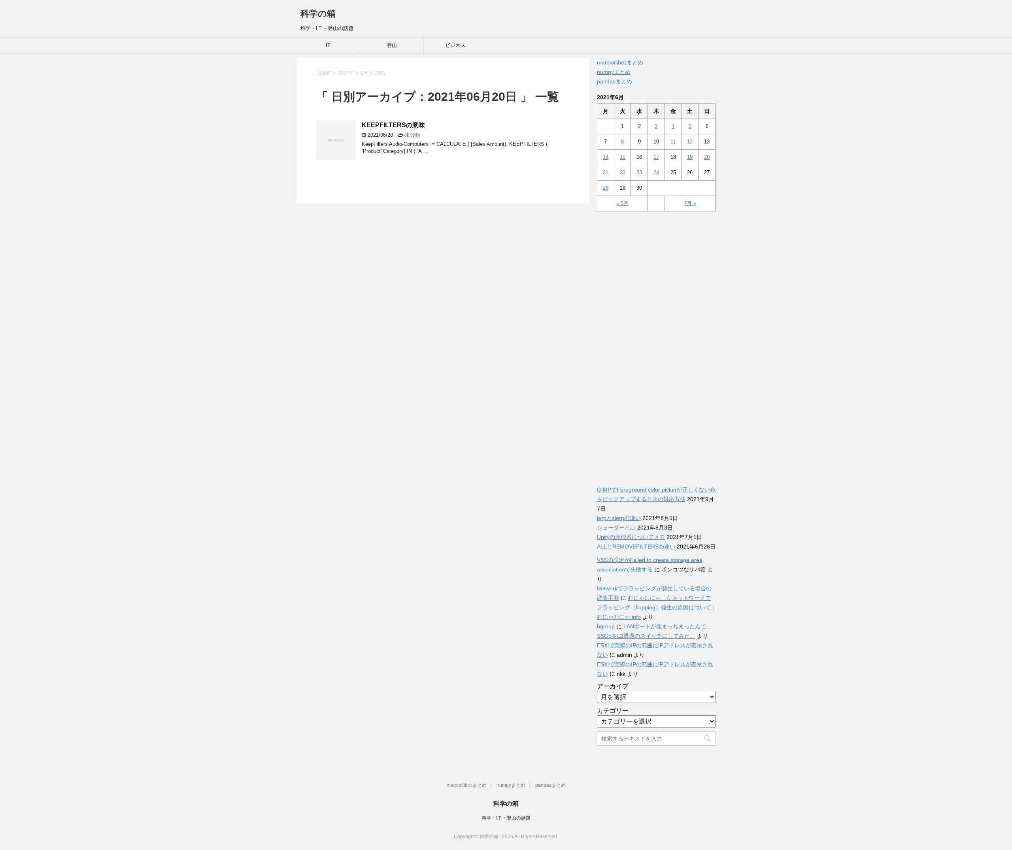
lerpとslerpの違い (619, 518)
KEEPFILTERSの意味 (393, 125)
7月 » (690, 203)
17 (656, 157)
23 (639, 172)
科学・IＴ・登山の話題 (506, 818)
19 (690, 157)
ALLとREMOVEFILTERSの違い (636, 546)
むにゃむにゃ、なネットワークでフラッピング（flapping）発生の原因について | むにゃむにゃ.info (655, 607)
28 (605, 188)
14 (605, 157)
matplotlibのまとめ (620, 62)
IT (328, 45)
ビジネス (455, 45)
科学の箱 (318, 14)
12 (690, 142)
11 (673, 142)
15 (622, 157)
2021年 (346, 73)
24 (656, 172)
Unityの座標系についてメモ (631, 537)
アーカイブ (613, 686)
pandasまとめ (614, 81)
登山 (392, 45)
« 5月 (622, 203)
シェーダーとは (616, 527)
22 (622, 172)
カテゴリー (613, 710)
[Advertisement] (656, 344)
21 (605, 172)
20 (707, 157)
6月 (364, 73)
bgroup (606, 626)
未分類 (412, 135)
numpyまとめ (614, 72)
